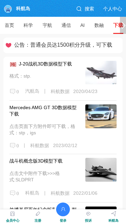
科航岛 (23, 8)
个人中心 (112, 8)
